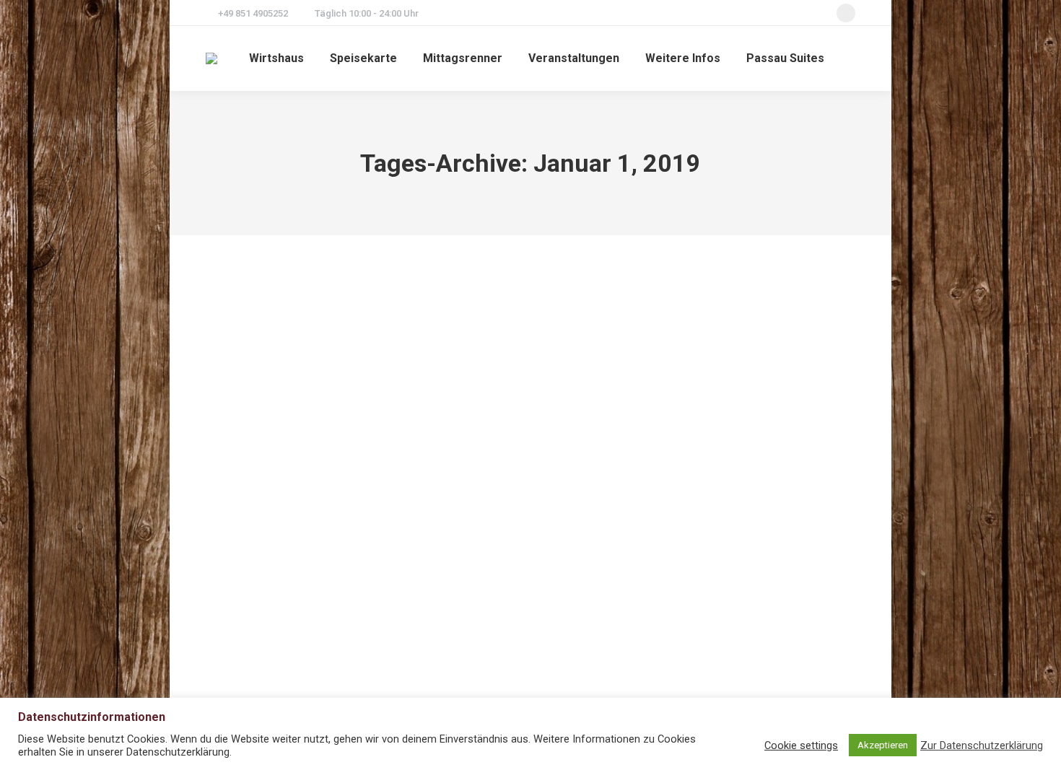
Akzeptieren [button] (882, 745)
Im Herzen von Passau (298, 557)
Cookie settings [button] (801, 745)
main (234, 584)
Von (285, 584)
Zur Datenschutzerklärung (981, 745)
